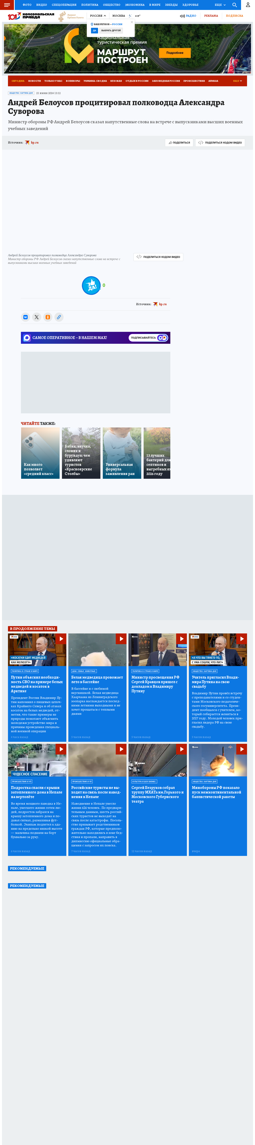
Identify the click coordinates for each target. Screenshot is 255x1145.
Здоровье (190, 5)
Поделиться (181, 142)
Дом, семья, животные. (84, 671)
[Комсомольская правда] (31, 16)
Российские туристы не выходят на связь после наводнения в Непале (96, 792)
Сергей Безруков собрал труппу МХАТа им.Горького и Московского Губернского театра (157, 794)
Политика (89, 5)
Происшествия (194, 81)
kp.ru (35, 142)
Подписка (234, 16)
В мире (154, 5)
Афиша (213, 81)
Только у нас (53, 81)
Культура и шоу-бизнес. (144, 782)
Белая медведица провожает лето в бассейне (97, 679)
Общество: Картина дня (21, 93)
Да (94, 30)
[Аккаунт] (248, 5)
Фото (27, 5)
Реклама (211, 16)
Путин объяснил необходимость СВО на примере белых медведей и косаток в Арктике (37, 684)
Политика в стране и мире (25, 671)
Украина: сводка (95, 81)
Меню (7, 5)
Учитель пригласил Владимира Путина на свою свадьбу (215, 682)
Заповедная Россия (166, 81)
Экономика (134, 5)
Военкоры (73, 81)
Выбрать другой (111, 30)
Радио (191, 16)
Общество (111, 5)
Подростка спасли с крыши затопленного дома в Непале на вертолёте (36, 792)
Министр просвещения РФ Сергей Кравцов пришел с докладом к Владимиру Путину (155, 684)
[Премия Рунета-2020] (69, 16)
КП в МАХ (116, 81)
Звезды (171, 5)
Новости (34, 81)
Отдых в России (137, 81)
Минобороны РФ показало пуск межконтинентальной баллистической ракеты (216, 792)
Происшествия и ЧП (21, 782)
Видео (41, 5)
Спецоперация (64, 5)
